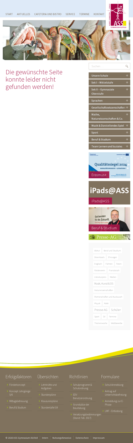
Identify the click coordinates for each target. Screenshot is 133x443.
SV (104, 316)
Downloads (99, 257)
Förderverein (99, 270)
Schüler (116, 310)
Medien (113, 276)
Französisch (114, 270)
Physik (97, 303)
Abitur (97, 250)
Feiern (119, 263)
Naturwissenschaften (103, 290)
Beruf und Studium (112, 250)
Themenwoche (100, 323)
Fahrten (109, 263)
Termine (112, 316)
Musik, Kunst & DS (103, 283)
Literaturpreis (100, 276)
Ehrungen (112, 257)
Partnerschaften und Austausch (108, 296)
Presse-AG (100, 310)
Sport (96, 316)
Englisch (98, 263)
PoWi (106, 303)
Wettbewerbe (116, 323)
